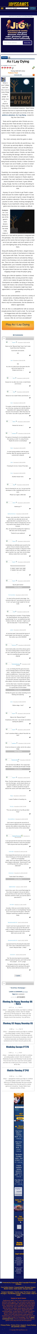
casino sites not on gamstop (15, 16)
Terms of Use (15, 1325)
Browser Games (30, 1287)
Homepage (21, 988)
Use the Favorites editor (19, 1236)
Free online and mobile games (19, 4)
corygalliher (5, 65)
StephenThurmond (16, 836)
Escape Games (28, 1289)
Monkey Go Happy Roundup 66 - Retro (17, 1002)
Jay (14, 391)
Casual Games (19, 1287)
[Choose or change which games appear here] (20, 1222)
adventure (11, 115)
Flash (16, 73)
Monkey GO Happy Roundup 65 (18, 1023)
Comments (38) (18, 75)
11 (16, 1052)
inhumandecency (16, 664)
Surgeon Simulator (7, 1292)
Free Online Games (7, 1287)
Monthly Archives (19, 1244)
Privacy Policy (5, 1325)
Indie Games (18, 1289)
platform (5, 115)
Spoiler (20, 587)
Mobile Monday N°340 (18, 1070)
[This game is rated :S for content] (34, 75)
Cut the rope (19, 1292)
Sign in (14, 994)
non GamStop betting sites (27, 16)
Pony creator (26, 1293)
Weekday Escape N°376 (17, 1046)
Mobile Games (8, 1289)
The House (27, 1292)
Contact (23, 1326)
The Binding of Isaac (14, 1293)
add (19, 1227)
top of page (25, 991)
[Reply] (29, 355)
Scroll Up (14, 988)
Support (23, 1325)
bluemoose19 (15, 759)
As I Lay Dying (21, 115)
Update (18, 975)
